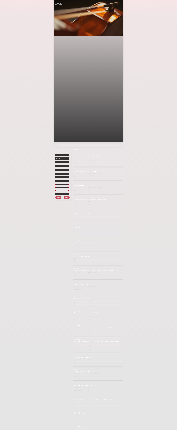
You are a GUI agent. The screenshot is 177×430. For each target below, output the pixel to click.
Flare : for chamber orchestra (81, 256)
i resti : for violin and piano (81, 284)
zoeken (58, 145)
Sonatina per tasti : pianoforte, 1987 (83, 385)
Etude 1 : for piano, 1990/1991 (82, 213)
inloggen (121, 145)
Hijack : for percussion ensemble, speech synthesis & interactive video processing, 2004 (96, 270)
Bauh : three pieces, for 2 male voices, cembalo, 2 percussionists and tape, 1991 (94, 156)
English (118, 145)
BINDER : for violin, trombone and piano (85, 171)
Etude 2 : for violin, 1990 (80, 228)
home (56, 145)
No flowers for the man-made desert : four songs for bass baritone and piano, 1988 (95, 327)
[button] (67, 197)
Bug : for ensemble (79, 185)
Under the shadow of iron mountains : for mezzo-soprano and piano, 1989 (93, 399)
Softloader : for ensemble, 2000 (82, 371)
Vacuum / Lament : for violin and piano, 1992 (86, 414)
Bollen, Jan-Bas (77, 154)
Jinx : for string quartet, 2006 (81, 298)
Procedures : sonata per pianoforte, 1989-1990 (86, 357)
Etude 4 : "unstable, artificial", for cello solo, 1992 (87, 242)
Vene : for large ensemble (80, 428)
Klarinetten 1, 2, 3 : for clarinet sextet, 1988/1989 (87, 313)
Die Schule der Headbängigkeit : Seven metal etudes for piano (90, 199)
